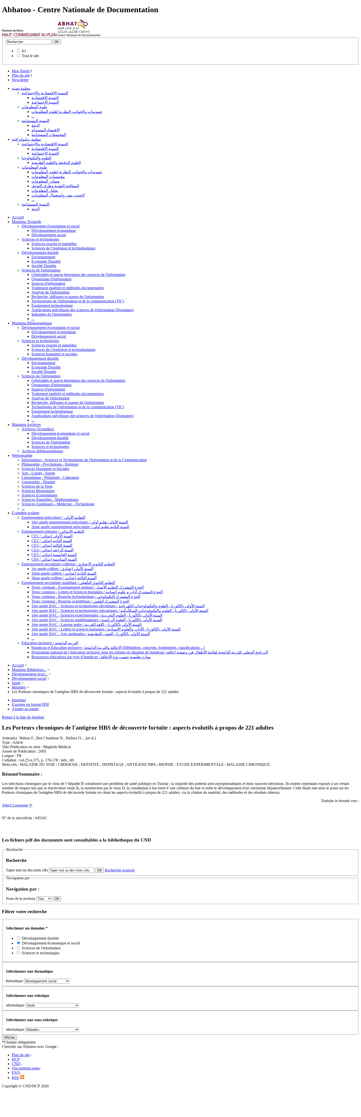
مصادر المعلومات (45, 181)
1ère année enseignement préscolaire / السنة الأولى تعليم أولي (79, 522)
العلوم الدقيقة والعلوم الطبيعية (56, 163)
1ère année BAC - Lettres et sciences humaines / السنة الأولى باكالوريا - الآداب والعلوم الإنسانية (105, 629)
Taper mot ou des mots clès (27, 870)
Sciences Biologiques (38, 491)
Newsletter (20, 80)
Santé (16, 683)
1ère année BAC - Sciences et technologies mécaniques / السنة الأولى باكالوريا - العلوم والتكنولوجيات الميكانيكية (119, 610)
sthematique (15, 1005)
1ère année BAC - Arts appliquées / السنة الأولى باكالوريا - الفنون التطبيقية (90, 634)
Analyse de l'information (50, 292)
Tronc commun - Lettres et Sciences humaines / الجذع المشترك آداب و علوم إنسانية (97, 592)
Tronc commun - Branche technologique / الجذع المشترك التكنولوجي (85, 597)
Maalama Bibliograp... (29, 670)
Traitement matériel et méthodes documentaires (67, 288)
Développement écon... (30, 674)
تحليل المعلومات (44, 190)
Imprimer (19, 700)
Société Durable (43, 266)
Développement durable (40, 252)
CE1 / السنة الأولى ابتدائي (51, 536)
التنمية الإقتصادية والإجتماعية (45, 93)
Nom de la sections (21, 898)
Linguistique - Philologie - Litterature (50, 477)
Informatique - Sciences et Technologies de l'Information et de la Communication (84, 460)
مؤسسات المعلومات (48, 176)
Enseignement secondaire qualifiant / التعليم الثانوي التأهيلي (68, 583)
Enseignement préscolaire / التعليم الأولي (53, 517)
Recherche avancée (120, 870)
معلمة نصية (21, 88)
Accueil (18, 217)
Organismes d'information (51, 279)
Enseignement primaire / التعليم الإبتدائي (53, 531)
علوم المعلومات (34, 107)
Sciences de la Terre (37, 486)
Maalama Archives (26, 424)
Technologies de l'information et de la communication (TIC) (77, 301)
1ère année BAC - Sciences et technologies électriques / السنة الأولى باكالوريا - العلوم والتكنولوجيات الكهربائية (118, 606)
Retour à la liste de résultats (23, 717)
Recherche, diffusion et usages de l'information (67, 297)
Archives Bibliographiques (42, 451)
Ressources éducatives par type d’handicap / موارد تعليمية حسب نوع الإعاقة (91, 657)
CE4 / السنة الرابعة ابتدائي (52, 550)
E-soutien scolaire (25, 513)
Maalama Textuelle (26, 222)
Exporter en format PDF (30, 704)
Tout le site (30, 56)
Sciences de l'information (41, 270)
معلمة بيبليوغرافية (26, 139)
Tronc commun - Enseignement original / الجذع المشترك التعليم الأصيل (87, 587)
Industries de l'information (51, 314)
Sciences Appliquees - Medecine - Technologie (58, 504)
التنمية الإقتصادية (45, 98)
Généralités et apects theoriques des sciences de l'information (78, 275)
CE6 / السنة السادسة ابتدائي (54, 559)
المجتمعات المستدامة (48, 135)
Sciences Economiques (39, 495)
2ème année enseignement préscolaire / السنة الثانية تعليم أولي (80, 527)
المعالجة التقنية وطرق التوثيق (55, 186)
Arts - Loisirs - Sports (38, 473)
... (32, 116)
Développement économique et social (51, 226)
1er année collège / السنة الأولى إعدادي (62, 569)
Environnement (43, 257)
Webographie (22, 455)
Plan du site (21, 75)
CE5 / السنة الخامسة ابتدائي (54, 555)
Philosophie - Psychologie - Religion (50, 464)
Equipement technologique (52, 305)
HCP (15, 1059)
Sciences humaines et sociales (54, 354)
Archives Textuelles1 (38, 429)
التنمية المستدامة (35, 121)
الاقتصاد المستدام (45, 130)
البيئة (35, 125)
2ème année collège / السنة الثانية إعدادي (63, 573)
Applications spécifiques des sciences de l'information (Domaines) (82, 310)
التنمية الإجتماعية (45, 102)
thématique (14, 981)
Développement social (48, 235)
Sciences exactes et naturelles (54, 244)
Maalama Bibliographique (32, 323)
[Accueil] (29, 35)
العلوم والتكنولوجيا (36, 158)
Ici (24, 51)
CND (16, 1064)
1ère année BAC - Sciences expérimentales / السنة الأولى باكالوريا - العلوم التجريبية (96, 615)
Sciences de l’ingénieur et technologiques (63, 248)
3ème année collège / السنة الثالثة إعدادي (64, 578)
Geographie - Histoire (38, 482)
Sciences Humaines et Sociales (45, 469)
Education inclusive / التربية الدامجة (50, 643)
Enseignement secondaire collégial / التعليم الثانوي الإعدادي (68, 564)
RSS (15, 1078)
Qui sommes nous (26, 1068)
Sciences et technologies (40, 239)
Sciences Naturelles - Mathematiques (50, 499)
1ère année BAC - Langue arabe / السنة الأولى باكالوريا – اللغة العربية (86, 624)
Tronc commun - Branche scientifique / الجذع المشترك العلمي (80, 601)
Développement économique (53, 230)
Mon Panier (21, 71)
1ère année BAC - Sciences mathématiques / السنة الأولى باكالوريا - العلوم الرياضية (96, 620)
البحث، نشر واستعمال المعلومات (57, 195)
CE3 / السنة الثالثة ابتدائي (51, 545)
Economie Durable (46, 261)
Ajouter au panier (25, 709)
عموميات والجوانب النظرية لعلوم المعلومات (66, 112)
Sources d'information (48, 283)
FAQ (16, 1072)
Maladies (19, 687)
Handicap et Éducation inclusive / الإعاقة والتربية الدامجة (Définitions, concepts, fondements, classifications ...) (118, 647)
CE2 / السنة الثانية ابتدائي (51, 541)
